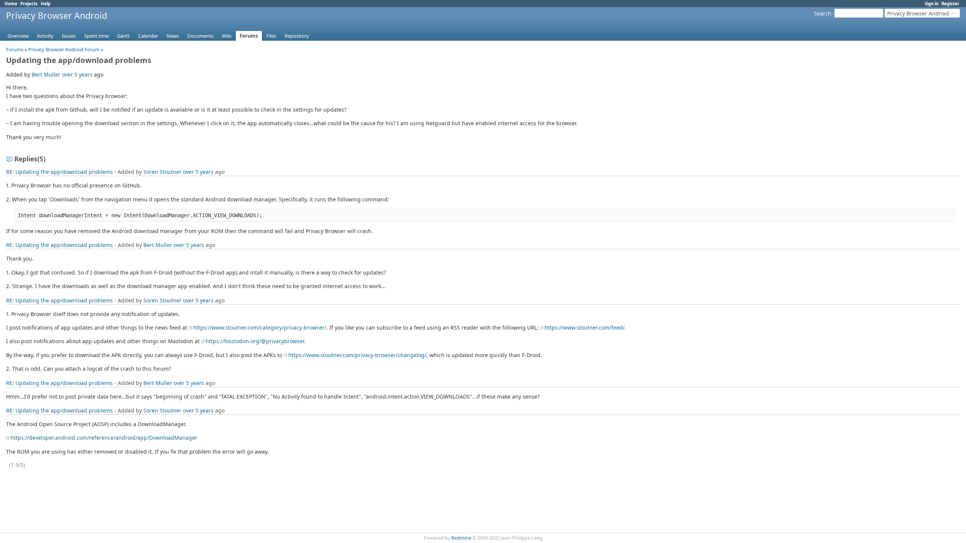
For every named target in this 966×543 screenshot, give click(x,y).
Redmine (461, 538)
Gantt (123, 35)
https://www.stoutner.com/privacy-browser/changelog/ (357, 355)
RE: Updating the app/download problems (59, 171)
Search (822, 13)
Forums (249, 35)
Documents (200, 35)
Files (271, 35)
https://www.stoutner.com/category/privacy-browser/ (259, 327)
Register (950, 3)
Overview (18, 35)
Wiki (226, 35)
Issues (69, 35)
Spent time (96, 35)
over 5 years (77, 74)
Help (46, 3)
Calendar (148, 35)
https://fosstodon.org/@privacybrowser (255, 341)
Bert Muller (46, 74)
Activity (45, 35)
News (172, 35)
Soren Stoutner (162, 171)
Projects (29, 3)
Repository (297, 35)
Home (11, 3)
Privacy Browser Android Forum (64, 49)
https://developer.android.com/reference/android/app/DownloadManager (104, 437)
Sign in (931, 3)
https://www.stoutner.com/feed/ (585, 327)
